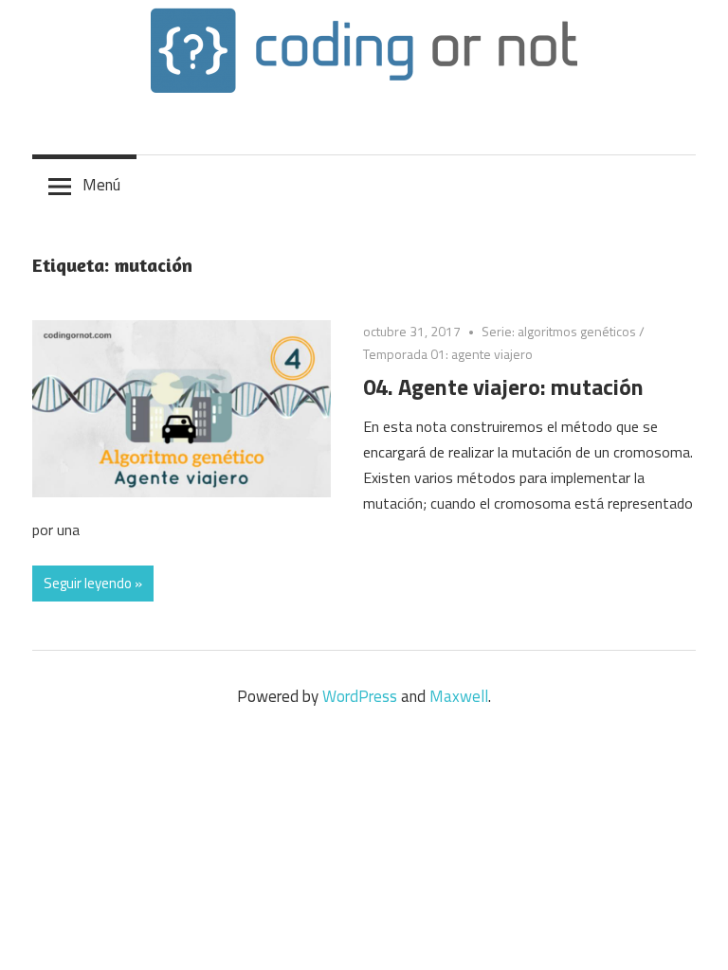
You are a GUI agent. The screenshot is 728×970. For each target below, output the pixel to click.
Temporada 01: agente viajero (448, 354)
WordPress (359, 696)
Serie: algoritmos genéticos (559, 331)
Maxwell (458, 696)
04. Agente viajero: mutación (503, 386)
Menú (101, 184)
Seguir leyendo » (93, 583)
